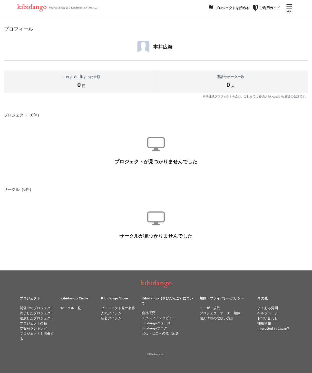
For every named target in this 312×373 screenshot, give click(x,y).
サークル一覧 (70, 308)
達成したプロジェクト (37, 318)
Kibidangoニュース (156, 323)
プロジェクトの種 (33, 323)
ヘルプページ (267, 313)
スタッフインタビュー (159, 318)
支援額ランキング (33, 328)
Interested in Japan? (273, 328)
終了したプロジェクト (37, 313)
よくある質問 (267, 308)
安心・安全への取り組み (160, 333)
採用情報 (264, 323)
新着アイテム (111, 318)
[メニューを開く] (289, 7)
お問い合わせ (267, 318)
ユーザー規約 (210, 308)
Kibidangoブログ (154, 328)
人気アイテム (111, 313)
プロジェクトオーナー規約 (220, 313)
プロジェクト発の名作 (118, 308)
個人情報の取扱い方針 (217, 318)
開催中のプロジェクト (37, 308)
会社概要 (148, 313)
